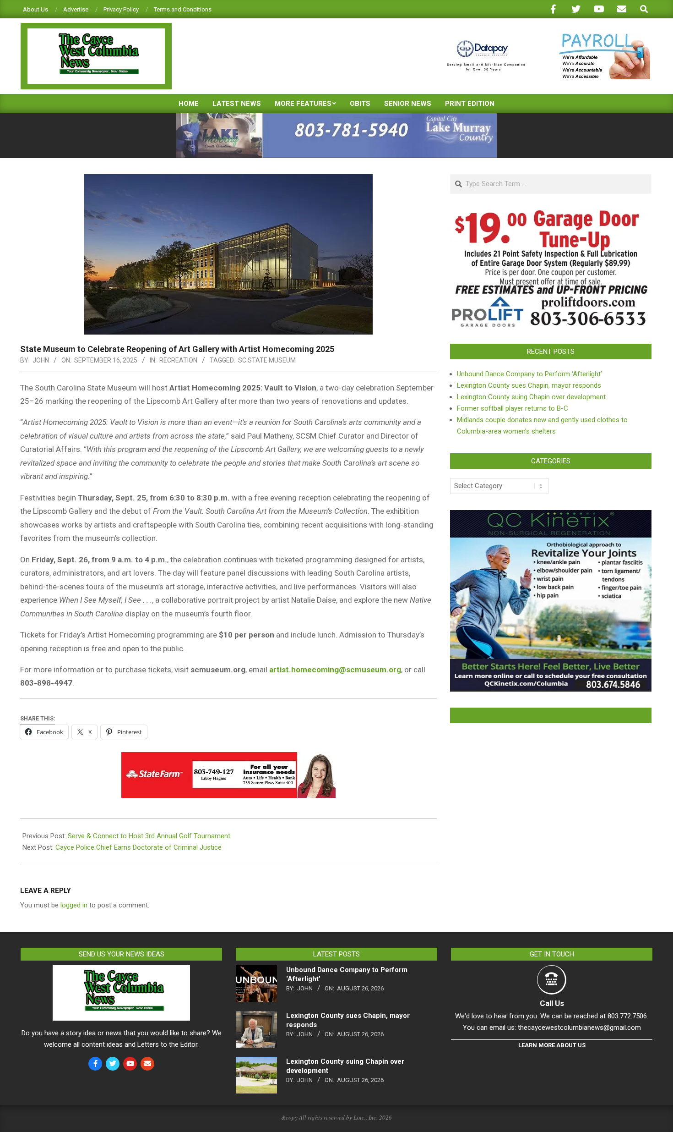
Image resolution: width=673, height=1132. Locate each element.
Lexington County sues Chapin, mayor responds (529, 385)
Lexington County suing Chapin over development (531, 397)
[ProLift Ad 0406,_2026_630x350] (550, 215)
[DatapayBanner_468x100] (543, 37)
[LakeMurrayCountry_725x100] (336, 117)
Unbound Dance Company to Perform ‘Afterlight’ (529, 374)
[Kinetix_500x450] (550, 515)
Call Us (552, 1003)
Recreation (178, 360)
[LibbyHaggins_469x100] (228, 758)
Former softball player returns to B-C (512, 408)
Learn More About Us (552, 1045)
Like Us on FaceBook (551, 715)
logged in (73, 905)
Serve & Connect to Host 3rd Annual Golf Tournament (149, 836)
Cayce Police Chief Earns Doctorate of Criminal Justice (138, 847)
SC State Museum (267, 360)
